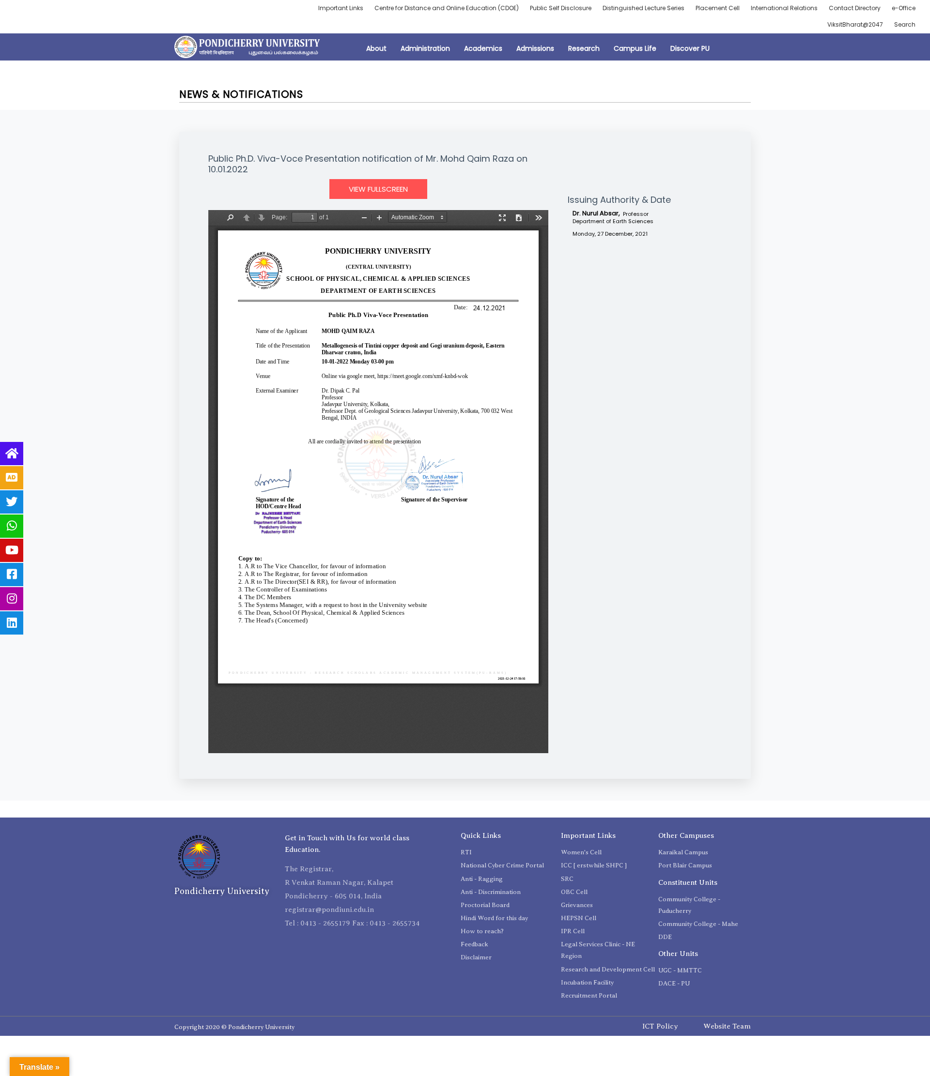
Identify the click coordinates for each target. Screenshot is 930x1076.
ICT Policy (660, 1026)
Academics (483, 48)
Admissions (535, 48)
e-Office (903, 8)
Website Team (727, 1026)
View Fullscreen (378, 189)
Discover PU (690, 48)
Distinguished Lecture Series (643, 8)
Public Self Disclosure (560, 8)
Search (904, 24)
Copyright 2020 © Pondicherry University (234, 1027)
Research (584, 48)
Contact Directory (855, 8)
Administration (425, 48)
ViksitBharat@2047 (855, 24)
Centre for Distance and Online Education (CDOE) (446, 8)
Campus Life (635, 48)
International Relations (784, 8)
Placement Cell (718, 8)
